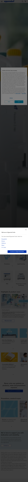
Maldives (4, 243)
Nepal (3, 245)
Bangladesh (4, 239)
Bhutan (3, 241)
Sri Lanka (4, 247)
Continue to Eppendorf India (17, 251)
